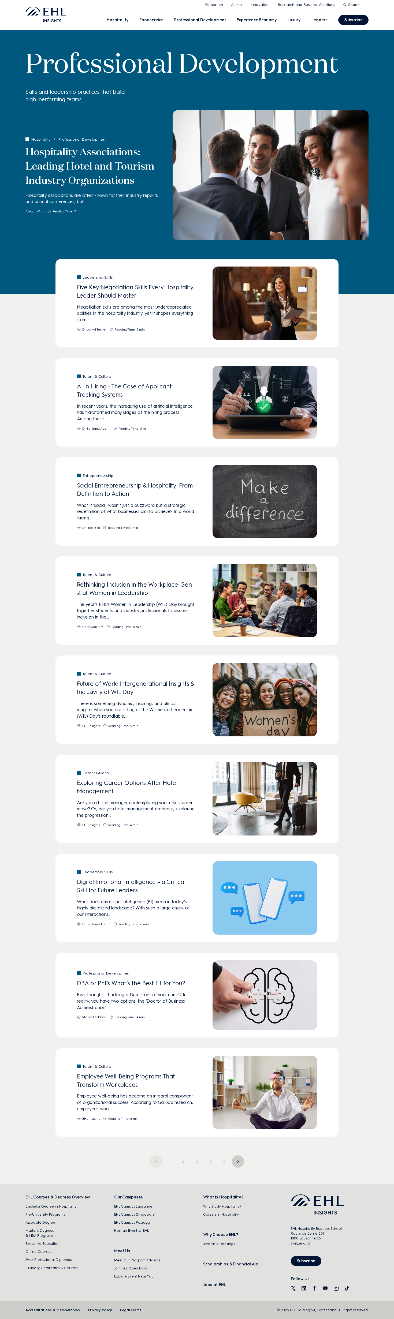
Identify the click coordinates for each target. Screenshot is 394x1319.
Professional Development (200, 19)
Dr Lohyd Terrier (94, 329)
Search (354, 4)
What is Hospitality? (223, 1197)
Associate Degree (40, 1222)
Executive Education (42, 1244)
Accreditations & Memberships (52, 1310)
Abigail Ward (34, 211)
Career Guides (96, 773)
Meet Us (122, 1251)
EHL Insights (91, 726)
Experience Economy (257, 19)
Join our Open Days (130, 1268)
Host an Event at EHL (131, 1230)
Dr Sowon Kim (92, 627)
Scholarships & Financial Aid (230, 1264)
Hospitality (118, 19)
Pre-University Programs (45, 1214)
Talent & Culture (97, 376)
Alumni (237, 4)
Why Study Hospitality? (222, 1206)
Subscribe (353, 19)
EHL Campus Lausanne (133, 1206)
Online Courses (38, 1252)
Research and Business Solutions (306, 4)
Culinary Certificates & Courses (51, 1268)
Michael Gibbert (94, 1017)
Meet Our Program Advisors (137, 1260)
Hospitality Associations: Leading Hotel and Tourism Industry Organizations (89, 166)
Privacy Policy (100, 1310)
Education (214, 4)
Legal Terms (130, 1310)
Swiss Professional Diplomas (48, 1260)
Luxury (294, 19)
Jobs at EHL (214, 1284)
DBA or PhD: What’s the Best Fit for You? (131, 983)
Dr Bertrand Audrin (96, 428)
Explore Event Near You (134, 1276)
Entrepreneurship (98, 475)
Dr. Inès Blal (91, 528)
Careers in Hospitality (221, 1214)
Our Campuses (128, 1197)
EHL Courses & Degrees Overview (57, 1197)
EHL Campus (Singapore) (134, 1214)
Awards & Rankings (219, 1244)
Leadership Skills (98, 277)
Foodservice (151, 19)
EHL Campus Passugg (132, 1222)
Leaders (319, 19)
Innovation (260, 4)
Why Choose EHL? (220, 1234)
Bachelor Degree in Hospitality (50, 1206)
